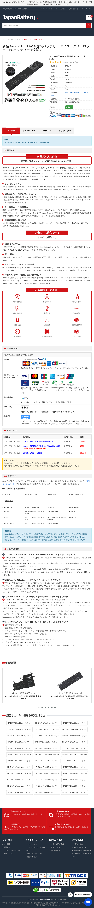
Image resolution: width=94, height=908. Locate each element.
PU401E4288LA (75, 508)
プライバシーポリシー (12, 850)
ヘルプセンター (86, 9)
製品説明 (11, 131)
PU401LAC (6, 512)
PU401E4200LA (52, 524)
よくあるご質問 (65, 131)
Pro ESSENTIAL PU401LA (34, 524)
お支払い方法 (55, 850)
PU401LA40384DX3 (32, 508)
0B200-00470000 (31, 494)
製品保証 (7, 847)
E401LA (72, 512)
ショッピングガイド (48, 9)
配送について (55, 847)
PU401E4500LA (52, 512)
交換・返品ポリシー (34, 854)
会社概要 (63, 9)
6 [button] (55, 707)
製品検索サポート (80, 847)
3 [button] (45, 707)
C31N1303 (6, 494)
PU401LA (72, 518)
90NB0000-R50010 (75, 494)
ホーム (4, 39)
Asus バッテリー (15, 39)
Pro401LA (50, 508)
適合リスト (47, 131)
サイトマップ (9, 854)
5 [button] (52, 707)
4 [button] (48, 707)
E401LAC (5, 518)
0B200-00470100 (53, 494)
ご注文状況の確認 (57, 844)
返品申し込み (32, 857)
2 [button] (42, 707)
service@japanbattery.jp (82, 850)
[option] (25, 76)
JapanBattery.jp (46, 899)
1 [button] (39, 707)
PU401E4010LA (8, 524)
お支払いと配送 (29, 131)
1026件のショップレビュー (72, 62)
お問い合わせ (73, 9)
